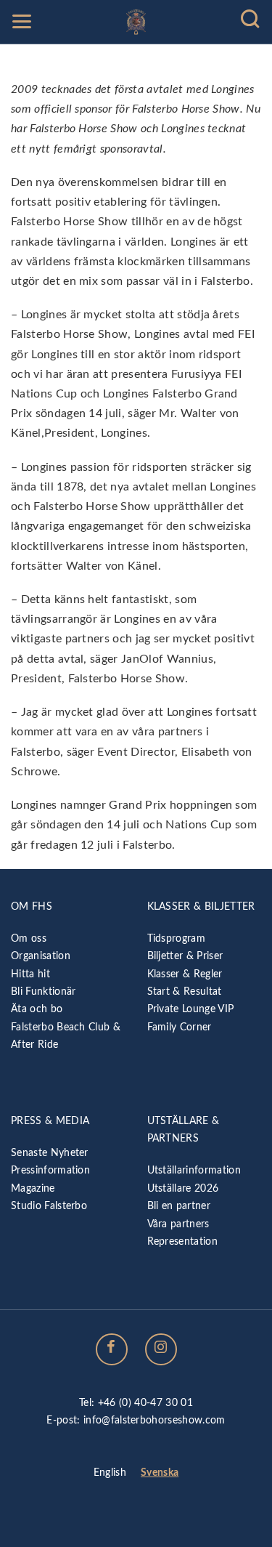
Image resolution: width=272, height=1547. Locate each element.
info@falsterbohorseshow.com (154, 1420)
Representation (182, 1241)
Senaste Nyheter (49, 1152)
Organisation (40, 955)
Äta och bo (36, 1008)
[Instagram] (161, 1349)
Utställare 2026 (183, 1188)
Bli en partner (178, 1205)
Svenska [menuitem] (159, 1473)
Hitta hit (30, 974)
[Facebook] (112, 1349)
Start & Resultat (184, 991)
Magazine (33, 1188)
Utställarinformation (194, 1170)
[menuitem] (109, 1473)
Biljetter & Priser (185, 955)
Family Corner (179, 1027)
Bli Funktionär (43, 991)
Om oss (28, 938)
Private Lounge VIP (190, 1008)
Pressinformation (50, 1170)
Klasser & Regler (185, 974)
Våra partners (178, 1224)
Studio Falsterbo (49, 1205)
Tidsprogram (176, 938)
